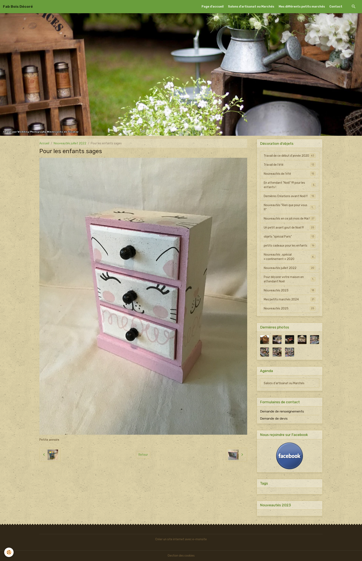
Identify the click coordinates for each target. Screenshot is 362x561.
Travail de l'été (289, 165)
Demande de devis (274, 418)
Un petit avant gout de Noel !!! (289, 227)
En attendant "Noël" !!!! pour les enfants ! (289, 185)
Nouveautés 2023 (289, 290)
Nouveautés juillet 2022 (70, 143)
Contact (335, 6)
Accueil (44, 143)
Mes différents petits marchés (302, 6)
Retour (143, 454)
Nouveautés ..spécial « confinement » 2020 (289, 257)
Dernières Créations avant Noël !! (289, 196)
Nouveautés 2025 (289, 308)
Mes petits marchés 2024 (289, 299)
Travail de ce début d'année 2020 (289, 156)
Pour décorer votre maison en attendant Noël (289, 279)
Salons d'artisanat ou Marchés (251, 6)
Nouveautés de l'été (289, 174)
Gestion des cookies (181, 555)
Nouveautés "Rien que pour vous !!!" (289, 207)
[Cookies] (9, 552)
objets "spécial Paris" (289, 236)
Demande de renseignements (282, 411)
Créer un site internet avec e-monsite (181, 539)
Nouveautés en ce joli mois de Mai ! (289, 218)
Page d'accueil (213, 6)
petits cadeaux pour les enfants (289, 245)
